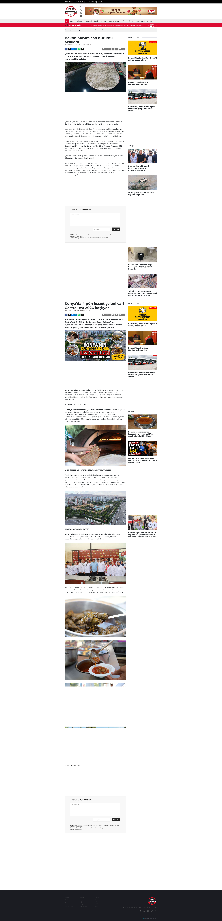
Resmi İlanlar (140, 21)
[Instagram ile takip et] (80, 12)
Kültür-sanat (98, 904)
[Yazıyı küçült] (116, 49)
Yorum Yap (107, 49)
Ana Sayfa (70, 30)
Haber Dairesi (69, 2)
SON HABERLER (91, 2)
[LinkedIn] (75, 49)
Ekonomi (88, 21)
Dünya (149, 21)
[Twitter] (69, 49)
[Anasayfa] (67, 21)
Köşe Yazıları (83, 906)
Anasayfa (125, 907)
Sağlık (123, 21)
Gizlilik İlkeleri (146, 907)
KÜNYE (100, 2)
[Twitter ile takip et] (80, 9)
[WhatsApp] (79, 49)
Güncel (73, 21)
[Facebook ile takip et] (80, 6)
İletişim (140, 907)
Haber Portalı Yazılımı (150, 918)
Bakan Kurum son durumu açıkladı (94, 30)
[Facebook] (66, 49)
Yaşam (96, 906)
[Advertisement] (95, 106)
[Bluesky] (72, 49)
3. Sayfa (104, 21)
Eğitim (130, 21)
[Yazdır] (123, 49)
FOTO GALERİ (79, 2)
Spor (117, 21)
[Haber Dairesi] (71, 11)
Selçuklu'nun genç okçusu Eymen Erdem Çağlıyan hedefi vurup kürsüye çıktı (113, 25)
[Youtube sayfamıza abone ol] (80, 16)
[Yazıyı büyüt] (113, 49)
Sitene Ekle (154, 907)
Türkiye (96, 21)
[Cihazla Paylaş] (82, 49)
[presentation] (66, 25)
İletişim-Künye (133, 907)
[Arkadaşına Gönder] (120, 49)
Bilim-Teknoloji (69, 906)
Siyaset (80, 21)
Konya (111, 21)
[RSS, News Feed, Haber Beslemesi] (155, 910)
